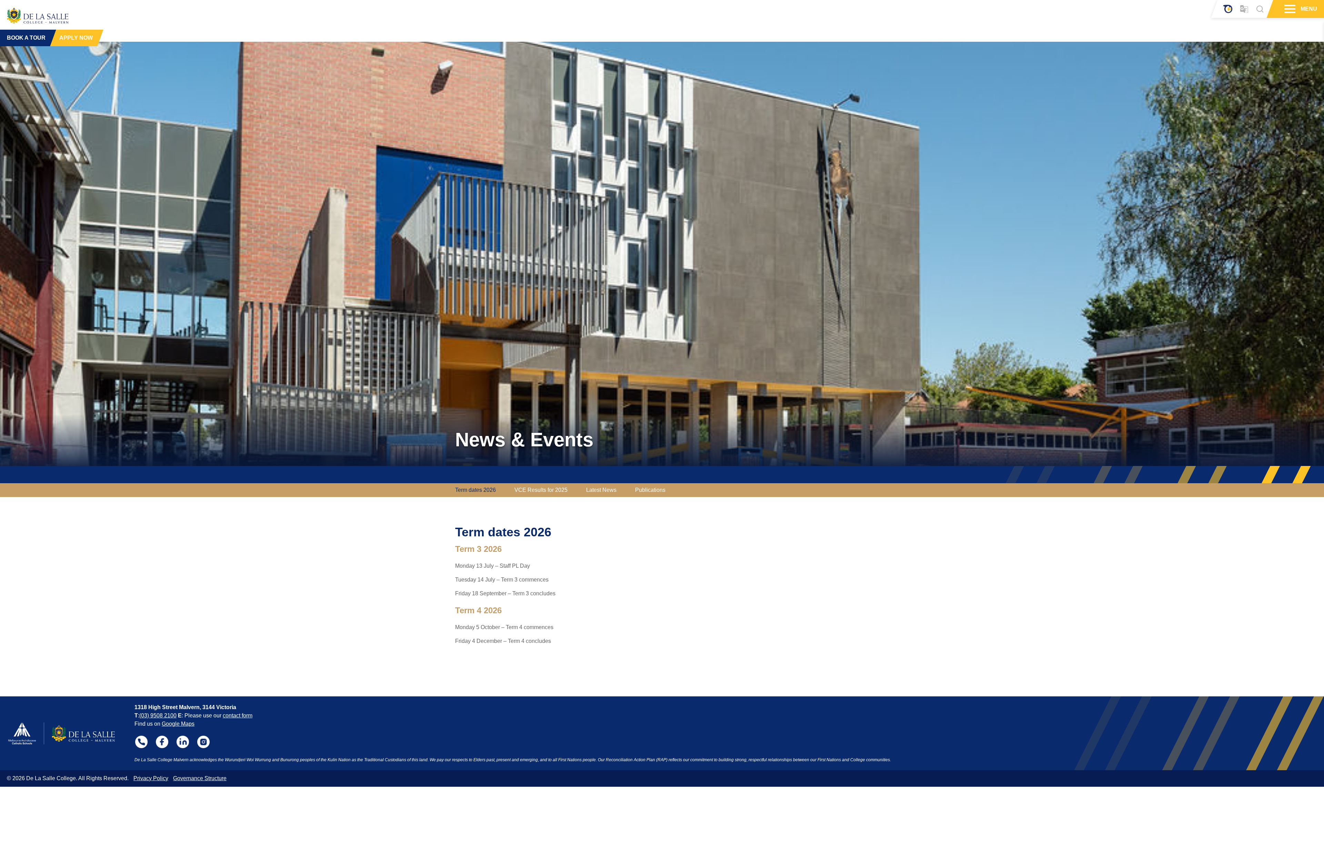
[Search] (1260, 9)
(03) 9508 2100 (158, 715)
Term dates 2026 (475, 490)
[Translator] (1244, 9)
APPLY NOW (76, 38)
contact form (237, 715)
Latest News (601, 490)
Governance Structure (200, 778)
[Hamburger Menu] (1289, 9)
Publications (650, 490)
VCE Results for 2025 (541, 490)
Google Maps (178, 724)
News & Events (524, 439)
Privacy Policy (150, 778)
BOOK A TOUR (26, 38)
